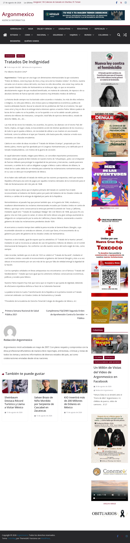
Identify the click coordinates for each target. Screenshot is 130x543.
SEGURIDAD (58, 35)
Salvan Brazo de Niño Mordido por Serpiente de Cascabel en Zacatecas (44, 404)
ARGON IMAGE (109, 503)
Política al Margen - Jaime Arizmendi (107, 362)
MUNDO (87, 35)
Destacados (10, 56)
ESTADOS (14, 35)
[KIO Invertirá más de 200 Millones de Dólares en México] (74, 381)
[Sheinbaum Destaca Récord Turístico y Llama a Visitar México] (15, 381)
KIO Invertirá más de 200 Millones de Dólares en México (74, 402)
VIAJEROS (74, 35)
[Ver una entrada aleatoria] (125, 35)
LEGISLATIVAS (64, 29)
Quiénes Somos (31, 41)
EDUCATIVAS (82, 29)
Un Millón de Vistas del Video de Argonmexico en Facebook (107, 374)
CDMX (27, 35)
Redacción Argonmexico (33, 67)
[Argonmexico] (5, 35)
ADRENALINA (15, 29)
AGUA (30, 29)
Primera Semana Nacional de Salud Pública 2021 (22, 312)
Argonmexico (18, 14)
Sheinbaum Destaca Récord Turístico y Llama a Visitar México (15, 402)
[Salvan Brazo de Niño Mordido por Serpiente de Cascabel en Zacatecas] (45, 381)
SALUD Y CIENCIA (44, 29)
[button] (22, 29)
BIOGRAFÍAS (15, 41)
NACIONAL (41, 35)
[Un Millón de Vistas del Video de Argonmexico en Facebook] (109, 344)
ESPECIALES (100, 29)
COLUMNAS (103, 35)
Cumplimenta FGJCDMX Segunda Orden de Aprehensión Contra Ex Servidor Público (65, 314)
